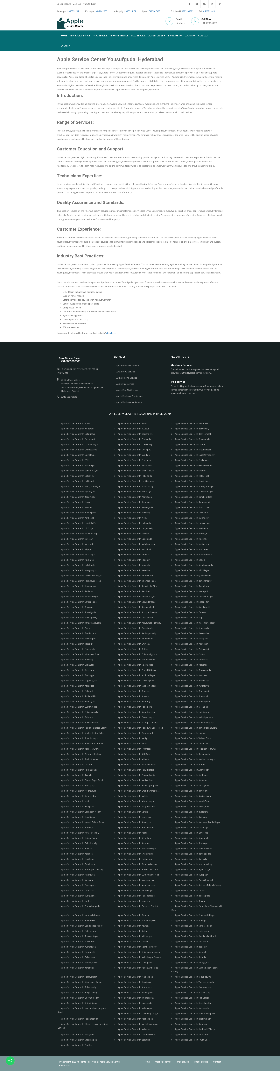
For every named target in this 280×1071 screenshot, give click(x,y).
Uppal (172, 84)
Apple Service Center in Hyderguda (77, 491)
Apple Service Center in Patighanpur (78, 931)
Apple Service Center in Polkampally (78, 987)
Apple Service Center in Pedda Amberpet (137, 967)
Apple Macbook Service (127, 365)
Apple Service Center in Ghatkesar (191, 470)
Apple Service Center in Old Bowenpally (194, 722)
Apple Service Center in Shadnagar (191, 601)
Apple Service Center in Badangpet (78, 675)
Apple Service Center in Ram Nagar (77, 817)
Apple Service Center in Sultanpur (191, 941)
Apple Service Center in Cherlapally (134, 444)
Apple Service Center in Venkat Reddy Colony (82, 733)
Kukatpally (175, 64)
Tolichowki (175, 74)
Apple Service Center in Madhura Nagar (79, 533)
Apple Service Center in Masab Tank (192, 801)
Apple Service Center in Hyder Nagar (192, 869)
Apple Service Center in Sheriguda (134, 822)
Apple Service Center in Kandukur (191, 659)
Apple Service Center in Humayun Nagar (194, 486)
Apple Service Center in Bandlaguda (78, 633)
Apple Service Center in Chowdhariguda (80, 906)
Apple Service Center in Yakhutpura (78, 885)
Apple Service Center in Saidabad (76, 591)
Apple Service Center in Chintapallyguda (137, 654)
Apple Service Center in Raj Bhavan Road (80, 580)
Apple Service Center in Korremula (134, 987)
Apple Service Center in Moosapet (191, 549)
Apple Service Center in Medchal (190, 538)
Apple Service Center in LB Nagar (77, 528)
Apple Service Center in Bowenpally (192, 439)
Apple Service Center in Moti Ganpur (135, 890)
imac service (100, 35)
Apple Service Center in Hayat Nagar (192, 481)
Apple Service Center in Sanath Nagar (136, 596)
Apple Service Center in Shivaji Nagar (78, 1003)
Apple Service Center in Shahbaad (191, 743)
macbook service (80, 35)
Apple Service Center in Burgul (189, 764)
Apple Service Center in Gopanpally (77, 649)
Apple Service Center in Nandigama (134, 706)
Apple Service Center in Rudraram (191, 811)
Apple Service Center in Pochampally (78, 769)
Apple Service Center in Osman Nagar (135, 717)
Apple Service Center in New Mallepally (79, 832)
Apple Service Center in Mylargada (134, 748)
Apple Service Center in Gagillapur (77, 859)
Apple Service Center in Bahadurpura (135, 827)
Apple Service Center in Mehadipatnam (193, 717)
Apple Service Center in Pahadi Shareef (193, 880)
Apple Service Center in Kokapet (76, 691)
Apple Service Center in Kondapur (191, 512)
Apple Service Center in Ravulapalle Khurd (195, 936)
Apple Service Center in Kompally (133, 512)
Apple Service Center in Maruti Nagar (135, 769)
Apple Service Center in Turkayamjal (78, 895)
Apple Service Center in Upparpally (191, 838)
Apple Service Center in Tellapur (76, 643)
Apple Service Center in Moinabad (134, 549)
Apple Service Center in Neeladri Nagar (136, 848)
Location (190, 35)
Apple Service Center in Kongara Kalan (193, 925)
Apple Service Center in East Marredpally (194, 455)
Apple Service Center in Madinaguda (135, 664)
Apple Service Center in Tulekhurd (77, 941)
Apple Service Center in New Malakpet (193, 848)
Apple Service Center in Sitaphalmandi (136, 806)
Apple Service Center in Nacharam (77, 559)
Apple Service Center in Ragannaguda (79, 1018)
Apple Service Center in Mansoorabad (136, 895)
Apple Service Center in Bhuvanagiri (192, 691)
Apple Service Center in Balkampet (77, 957)
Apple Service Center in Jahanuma (77, 967)
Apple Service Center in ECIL (74, 460)
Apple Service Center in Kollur (132, 832)
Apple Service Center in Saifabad (133, 591)
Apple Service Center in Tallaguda (77, 1034)
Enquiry (65, 45)
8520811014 (209, 11)
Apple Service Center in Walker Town (192, 738)
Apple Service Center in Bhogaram (77, 806)
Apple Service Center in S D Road (133, 754)
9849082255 (101, 11)
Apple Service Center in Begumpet (77, 439)
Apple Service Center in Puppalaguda (78, 680)
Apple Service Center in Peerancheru (192, 633)
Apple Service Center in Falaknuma (191, 460)
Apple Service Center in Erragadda (134, 460)
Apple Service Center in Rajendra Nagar (136, 580)
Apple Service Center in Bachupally (191, 428)
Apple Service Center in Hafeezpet (191, 475)
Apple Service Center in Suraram (133, 843)
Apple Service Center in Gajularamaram (193, 465)
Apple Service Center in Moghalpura (78, 790)
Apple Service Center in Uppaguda (134, 817)
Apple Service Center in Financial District (137, 906)
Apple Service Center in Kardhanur (191, 1034)
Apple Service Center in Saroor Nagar (78, 601)
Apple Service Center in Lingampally (135, 528)
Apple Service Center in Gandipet (133, 915)
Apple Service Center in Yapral (75, 628)
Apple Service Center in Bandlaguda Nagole (82, 925)
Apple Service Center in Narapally (190, 952)
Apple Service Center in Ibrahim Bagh (192, 1018)
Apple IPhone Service (126, 377)
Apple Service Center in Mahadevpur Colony (139, 957)
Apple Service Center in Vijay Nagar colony (81, 982)
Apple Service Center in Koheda (190, 957)
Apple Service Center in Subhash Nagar (136, 685)
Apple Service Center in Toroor (132, 941)
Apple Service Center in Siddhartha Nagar (194, 759)
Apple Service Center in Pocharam (191, 643)
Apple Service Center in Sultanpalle (191, 1008)
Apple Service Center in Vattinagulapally (194, 982)
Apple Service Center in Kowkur (133, 696)
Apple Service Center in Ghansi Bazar (135, 470)
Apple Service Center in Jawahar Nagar (193, 491)
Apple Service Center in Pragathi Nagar (136, 670)
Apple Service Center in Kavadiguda (135, 507)
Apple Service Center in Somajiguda (78, 612)
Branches (174, 35)
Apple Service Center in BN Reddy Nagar (80, 811)
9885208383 (187, 11)
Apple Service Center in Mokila (132, 796)
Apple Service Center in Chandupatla (192, 1003)
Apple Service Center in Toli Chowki (135, 617)
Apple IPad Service (125, 384)
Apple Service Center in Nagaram (133, 559)
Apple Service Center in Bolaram (76, 717)
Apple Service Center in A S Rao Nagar (136, 675)
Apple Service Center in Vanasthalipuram (80, 622)
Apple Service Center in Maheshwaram (136, 659)
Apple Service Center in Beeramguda (192, 670)
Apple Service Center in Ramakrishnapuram (195, 727)
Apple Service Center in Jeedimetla (78, 496)
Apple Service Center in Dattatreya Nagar (138, 1013)
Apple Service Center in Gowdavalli (77, 952)
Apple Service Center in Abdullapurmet (136, 885)
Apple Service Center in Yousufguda (135, 628)
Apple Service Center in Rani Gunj (191, 790)
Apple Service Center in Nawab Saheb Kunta (82, 822)
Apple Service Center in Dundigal (133, 455)
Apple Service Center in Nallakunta (77, 565)
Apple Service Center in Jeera (132, 743)
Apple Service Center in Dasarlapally (192, 754)
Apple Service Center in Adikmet (76, 853)
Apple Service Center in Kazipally (190, 859)
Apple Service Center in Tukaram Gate (136, 1034)
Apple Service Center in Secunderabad (136, 601)
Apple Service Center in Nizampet (191, 706)
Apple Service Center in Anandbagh (191, 769)
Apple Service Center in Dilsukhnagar (192, 449)
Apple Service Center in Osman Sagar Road (81, 780)
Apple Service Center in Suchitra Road (79, 722)
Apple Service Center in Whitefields (135, 638)
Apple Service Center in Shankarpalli (192, 607)
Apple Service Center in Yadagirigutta (192, 976)
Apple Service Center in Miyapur (76, 549)
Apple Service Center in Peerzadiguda (136, 775)
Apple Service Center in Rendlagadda (192, 853)
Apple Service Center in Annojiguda (191, 962)
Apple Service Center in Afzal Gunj (134, 838)
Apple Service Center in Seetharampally (137, 946)
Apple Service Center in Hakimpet (77, 481)
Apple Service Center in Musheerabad (193, 554)
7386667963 (154, 11)
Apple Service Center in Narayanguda (78, 570)
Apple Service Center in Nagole (189, 559)
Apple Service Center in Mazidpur (77, 880)
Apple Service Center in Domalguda (78, 455)
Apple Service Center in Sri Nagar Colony (137, 722)
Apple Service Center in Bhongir (190, 920)
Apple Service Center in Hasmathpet (192, 680)
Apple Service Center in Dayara (132, 811)
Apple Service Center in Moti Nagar (77, 554)
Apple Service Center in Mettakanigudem (137, 1024)
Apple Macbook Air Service (129, 402)
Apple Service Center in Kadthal (76, 1045)
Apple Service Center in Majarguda (77, 874)
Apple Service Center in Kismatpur (191, 843)
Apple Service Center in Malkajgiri (191, 533)
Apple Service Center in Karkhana (134, 502)
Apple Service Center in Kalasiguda (191, 785)
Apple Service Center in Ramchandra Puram (81, 743)
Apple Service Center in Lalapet (76, 764)
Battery (154, 44)
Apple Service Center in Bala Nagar (77, 434)
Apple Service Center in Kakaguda (77, 685)
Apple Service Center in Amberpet (191, 423)
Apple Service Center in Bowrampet (135, 733)
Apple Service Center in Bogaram (190, 946)
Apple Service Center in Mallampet (191, 664)
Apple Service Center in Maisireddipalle (136, 920)
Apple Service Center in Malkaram (134, 1029)
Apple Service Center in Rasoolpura (191, 586)
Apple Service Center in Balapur (76, 848)
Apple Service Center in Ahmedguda (135, 992)
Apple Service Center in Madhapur (191, 528)
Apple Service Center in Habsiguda (134, 475)
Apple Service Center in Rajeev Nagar (79, 838)
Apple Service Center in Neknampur (135, 1008)
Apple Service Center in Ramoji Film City (137, 586)
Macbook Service (181, 365)
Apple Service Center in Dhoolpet (134, 449)
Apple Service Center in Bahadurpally (78, 843)
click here (111, 332)
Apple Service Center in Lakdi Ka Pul (78, 523)
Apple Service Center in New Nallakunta (80, 915)
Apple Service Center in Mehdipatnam (136, 544)
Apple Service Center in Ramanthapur (192, 580)
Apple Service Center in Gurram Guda (78, 706)
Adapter (154, 54)
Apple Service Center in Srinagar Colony (137, 612)
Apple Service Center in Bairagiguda (192, 895)
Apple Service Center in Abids (75, 423)
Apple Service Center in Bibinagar (77, 664)
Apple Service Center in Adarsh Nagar (136, 801)
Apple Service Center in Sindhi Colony (79, 759)
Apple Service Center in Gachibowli (134, 465)
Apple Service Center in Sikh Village (191, 997)
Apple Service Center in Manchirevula (135, 880)
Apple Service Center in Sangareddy (78, 796)
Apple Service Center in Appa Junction (136, 712)
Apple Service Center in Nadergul (133, 901)
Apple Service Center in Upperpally (191, 628)
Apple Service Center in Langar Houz (192, 523)
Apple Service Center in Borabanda (77, 864)
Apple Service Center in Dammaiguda (135, 680)
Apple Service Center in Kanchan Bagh (193, 496)
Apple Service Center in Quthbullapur (192, 575)
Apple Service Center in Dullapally (191, 874)
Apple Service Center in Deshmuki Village (194, 1029)
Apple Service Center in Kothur (132, 649)
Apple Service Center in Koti (74, 801)
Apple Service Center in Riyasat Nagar (79, 936)
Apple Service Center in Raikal (132, 931)
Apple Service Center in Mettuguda (191, 544)
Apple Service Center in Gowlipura (134, 982)
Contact (203, 35)
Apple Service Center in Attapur (133, 428)
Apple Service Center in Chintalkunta (78, 449)
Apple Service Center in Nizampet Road (79, 654)
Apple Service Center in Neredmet (134, 570)
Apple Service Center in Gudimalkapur (193, 796)
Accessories (156, 35)
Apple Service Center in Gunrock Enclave (137, 869)
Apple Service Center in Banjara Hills (135, 434)
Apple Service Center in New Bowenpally (194, 1013)
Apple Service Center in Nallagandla (192, 638)
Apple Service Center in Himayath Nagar (80, 486)
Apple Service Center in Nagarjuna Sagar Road (140, 727)
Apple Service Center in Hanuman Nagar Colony (83, 727)
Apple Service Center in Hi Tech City (135, 486)
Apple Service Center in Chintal (189, 444)
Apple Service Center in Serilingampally (136, 633)
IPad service (178, 381)
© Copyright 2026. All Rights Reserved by (79, 1061)
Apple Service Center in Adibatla (133, 759)
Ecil (171, 94)
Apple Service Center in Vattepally (77, 785)
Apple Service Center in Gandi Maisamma (137, 864)
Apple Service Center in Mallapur (76, 538)
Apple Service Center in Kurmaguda (78, 946)
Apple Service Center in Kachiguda (134, 496)
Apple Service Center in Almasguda (191, 806)
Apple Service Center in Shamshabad (135, 607)
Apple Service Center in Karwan (76, 507)
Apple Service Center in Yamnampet (135, 976)
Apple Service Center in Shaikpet (190, 675)
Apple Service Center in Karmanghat (192, 502)
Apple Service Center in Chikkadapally (79, 712)
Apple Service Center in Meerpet (76, 544)
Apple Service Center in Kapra (75, 502)
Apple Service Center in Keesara (133, 691)
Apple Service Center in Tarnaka (190, 612)
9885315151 (130, 11)
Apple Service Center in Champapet (192, 827)
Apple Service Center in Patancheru (135, 575)
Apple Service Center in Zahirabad (191, 832)
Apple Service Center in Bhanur (190, 901)
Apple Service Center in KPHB (132, 517)
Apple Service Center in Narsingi (76, 827)
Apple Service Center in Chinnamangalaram (138, 952)
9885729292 (73, 11)
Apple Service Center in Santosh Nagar (193, 596)
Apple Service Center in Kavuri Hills (78, 920)
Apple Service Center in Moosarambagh (193, 864)
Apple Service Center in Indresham (191, 931)
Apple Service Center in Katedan (190, 817)
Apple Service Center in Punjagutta (191, 685)
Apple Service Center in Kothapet (77, 517)
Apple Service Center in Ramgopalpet (79, 586)
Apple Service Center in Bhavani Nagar (79, 997)
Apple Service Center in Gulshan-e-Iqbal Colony (197, 885)
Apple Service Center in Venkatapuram (79, 748)
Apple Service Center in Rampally (76, 659)
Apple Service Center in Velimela (133, 925)
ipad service (138, 35)
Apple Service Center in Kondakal (190, 1024)
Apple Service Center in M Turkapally (192, 992)
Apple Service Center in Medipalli (133, 738)
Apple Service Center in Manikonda (134, 538)
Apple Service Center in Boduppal (191, 696)
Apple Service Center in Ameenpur (77, 670)
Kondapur (175, 54)
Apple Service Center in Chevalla (133, 643)
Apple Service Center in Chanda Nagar (79, 444)
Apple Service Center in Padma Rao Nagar (81, 575)
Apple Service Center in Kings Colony (78, 992)
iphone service (119, 35)
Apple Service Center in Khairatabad (192, 507)
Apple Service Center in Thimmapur (78, 638)
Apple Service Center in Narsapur (190, 780)
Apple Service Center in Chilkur (189, 654)
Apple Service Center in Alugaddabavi (135, 997)
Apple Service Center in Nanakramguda (193, 565)
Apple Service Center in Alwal (132, 423)
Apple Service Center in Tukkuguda (134, 859)
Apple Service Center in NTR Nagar (191, 570)
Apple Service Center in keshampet (135, 1018)
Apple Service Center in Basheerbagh (192, 434)
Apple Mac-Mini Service (127, 390)
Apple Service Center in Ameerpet (77, 428)
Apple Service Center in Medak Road (135, 780)
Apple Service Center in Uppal (189, 617)
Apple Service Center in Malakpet (133, 533)
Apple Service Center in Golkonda (77, 475)
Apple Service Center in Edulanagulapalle (137, 785)
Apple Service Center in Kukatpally (191, 517)
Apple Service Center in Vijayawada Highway (139, 622)
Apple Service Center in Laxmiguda (134, 1003)
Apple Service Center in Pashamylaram (193, 987)
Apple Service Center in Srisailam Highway (195, 748)
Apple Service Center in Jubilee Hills (78, 696)
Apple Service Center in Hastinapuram (136, 481)
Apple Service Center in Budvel (76, 901)
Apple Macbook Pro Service (129, 396)
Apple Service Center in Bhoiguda (134, 439)
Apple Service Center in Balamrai (133, 1039)
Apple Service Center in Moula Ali (133, 554)
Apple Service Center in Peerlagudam (78, 962)
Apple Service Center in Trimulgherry (78, 617)
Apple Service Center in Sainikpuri (191, 591)
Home (64, 35)
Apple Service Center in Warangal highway (81, 754)
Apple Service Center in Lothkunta (191, 712)
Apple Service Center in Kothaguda (77, 701)
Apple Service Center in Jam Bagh (134, 491)
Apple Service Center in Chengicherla (135, 962)
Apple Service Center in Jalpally (76, 775)
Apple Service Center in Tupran (189, 890)
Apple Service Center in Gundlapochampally (81, 869)
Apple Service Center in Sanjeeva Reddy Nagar (197, 822)
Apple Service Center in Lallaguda (134, 523)
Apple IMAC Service (125, 371)
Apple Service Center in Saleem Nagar (79, 596)
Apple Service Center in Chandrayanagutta (138, 790)
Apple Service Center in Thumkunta (192, 1039)
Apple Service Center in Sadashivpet (78, 1039)
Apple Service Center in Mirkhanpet (135, 936)
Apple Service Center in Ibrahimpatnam (136, 764)
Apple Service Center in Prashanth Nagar (194, 915)
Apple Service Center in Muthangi (191, 775)
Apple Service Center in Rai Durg (133, 701)
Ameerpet (174, 44)
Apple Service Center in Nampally (133, 565)
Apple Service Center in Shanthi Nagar (79, 738)
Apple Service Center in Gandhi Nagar (79, 470)
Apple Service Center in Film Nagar (77, 465)
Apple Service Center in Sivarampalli (135, 853)
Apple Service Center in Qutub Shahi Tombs (139, 874)
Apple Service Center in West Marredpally (194, 622)
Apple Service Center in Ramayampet (78, 976)
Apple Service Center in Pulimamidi (191, 649)
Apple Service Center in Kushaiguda (78, 512)
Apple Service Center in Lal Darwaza (78, 890)
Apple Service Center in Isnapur (190, 733)
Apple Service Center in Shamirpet (77, 607)
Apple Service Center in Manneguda (192, 701)
